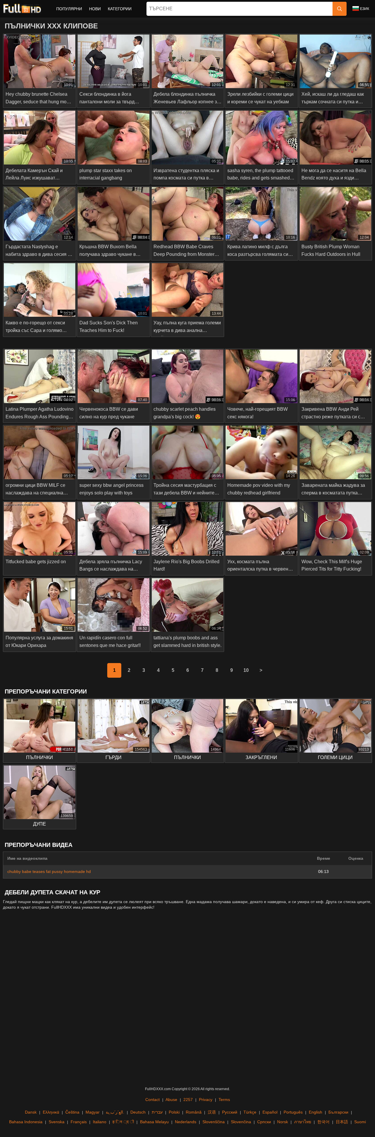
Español (269, 1112)
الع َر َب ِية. (115, 1112)
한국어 (323, 1121)
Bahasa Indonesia (25, 1121)
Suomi (360, 1121)
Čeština (72, 1112)
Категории (120, 8)
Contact (152, 1099)
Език (364, 9)
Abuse (171, 1099)
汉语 (212, 1112)
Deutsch (138, 1112)
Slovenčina (241, 1121)
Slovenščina (213, 1121)
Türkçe (249, 1112)
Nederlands (185, 1121)
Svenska (56, 1121)
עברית (157, 1112)
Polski (174, 1112)
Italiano (99, 1121)
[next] (261, 670)
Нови (95, 8)
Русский (229, 1112)
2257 (188, 1099)
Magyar (93, 1112)
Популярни (69, 8)
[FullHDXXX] (22, 9)
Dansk (31, 1112)
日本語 (342, 1121)
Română (194, 1112)
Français (79, 1121)
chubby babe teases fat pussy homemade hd (49, 871)
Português (293, 1112)
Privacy (205, 1099)
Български (338, 1112)
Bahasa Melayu (154, 1121)
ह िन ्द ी (123, 1121)
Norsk (282, 1121)
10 (246, 670)
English (315, 1112)
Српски (264, 1121)
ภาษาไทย (302, 1121)
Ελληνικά (51, 1112)
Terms (224, 1099)
